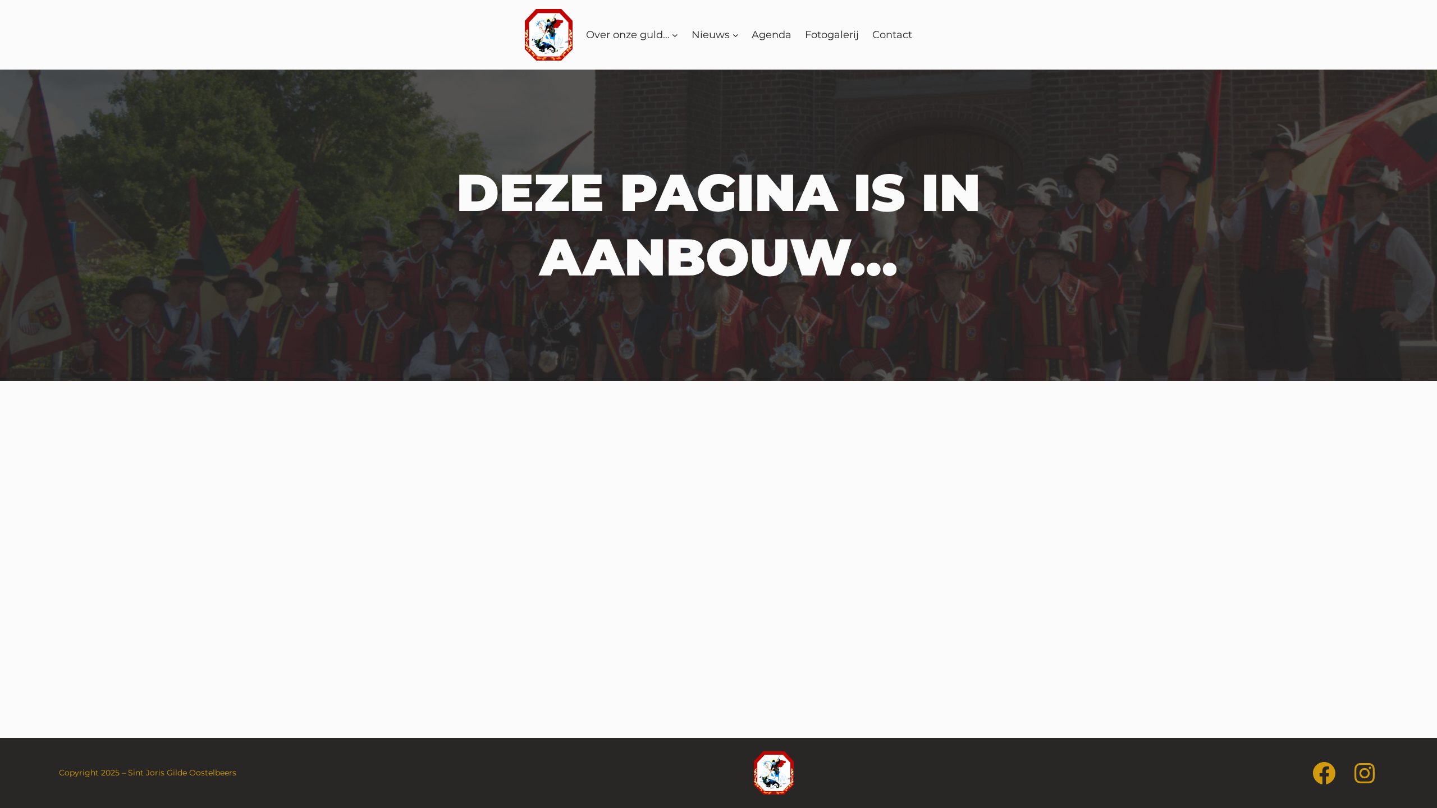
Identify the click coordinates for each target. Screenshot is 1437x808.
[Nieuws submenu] (736, 35)
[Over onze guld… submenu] (675, 35)
